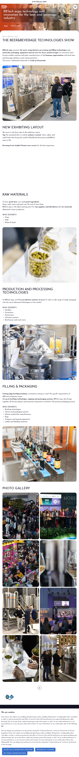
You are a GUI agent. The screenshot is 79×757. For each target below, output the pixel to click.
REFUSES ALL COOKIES (45, 749)
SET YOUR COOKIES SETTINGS (15, 753)
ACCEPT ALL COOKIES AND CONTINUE (18, 749)
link (2, 726)
